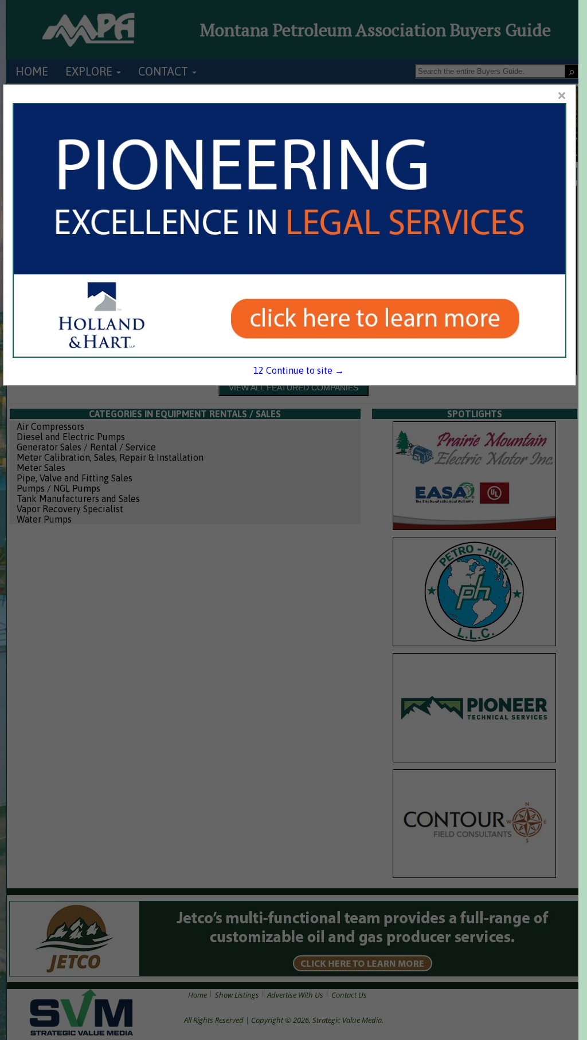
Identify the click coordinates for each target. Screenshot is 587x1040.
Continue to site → (298, 370)
